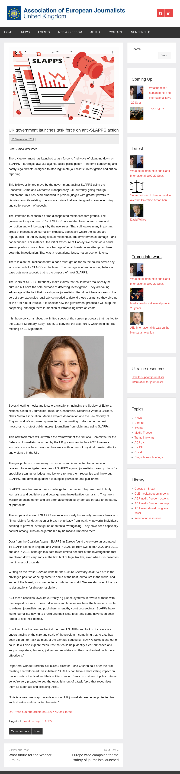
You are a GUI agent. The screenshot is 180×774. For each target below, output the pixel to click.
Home (8, 32)
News (25, 32)
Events (44, 32)
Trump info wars (147, 256)
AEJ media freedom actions (151, 498)
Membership (140, 32)
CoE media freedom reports (151, 493)
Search (136, 49)
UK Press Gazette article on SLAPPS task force (40, 712)
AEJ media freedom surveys (151, 503)
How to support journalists (148, 377)
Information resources (147, 518)
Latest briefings (31, 721)
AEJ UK (95, 32)
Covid (138, 452)
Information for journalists (147, 382)
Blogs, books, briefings (148, 457)
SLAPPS (47, 721)
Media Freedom (70, 32)
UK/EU (138, 447)
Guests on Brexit (144, 488)
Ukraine (139, 422)
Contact (116, 32)
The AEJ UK (157, 108)
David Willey (138, 219)
